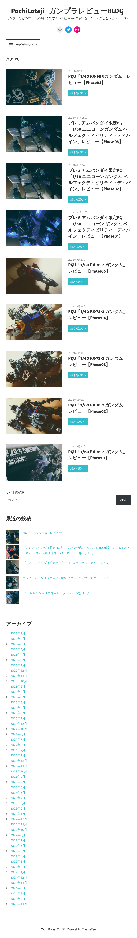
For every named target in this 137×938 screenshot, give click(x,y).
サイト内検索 (15, 492)
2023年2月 (17, 808)
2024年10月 (18, 729)
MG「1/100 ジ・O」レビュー (42, 532)
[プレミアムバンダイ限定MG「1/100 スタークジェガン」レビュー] (12, 568)
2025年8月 (17, 686)
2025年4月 (17, 707)
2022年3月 (17, 861)
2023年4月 (17, 797)
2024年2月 (17, 750)
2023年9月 (17, 776)
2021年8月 (17, 888)
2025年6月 (17, 697)
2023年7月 (17, 782)
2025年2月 (17, 713)
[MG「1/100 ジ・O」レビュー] (12, 537)
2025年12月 (18, 670)
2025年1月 (17, 718)
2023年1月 (17, 814)
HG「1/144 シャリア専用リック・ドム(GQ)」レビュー (58, 593)
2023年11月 (18, 766)
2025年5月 (17, 702)
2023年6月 (17, 787)
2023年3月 (17, 803)
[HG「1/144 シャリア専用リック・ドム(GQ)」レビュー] (12, 598)
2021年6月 (17, 893)
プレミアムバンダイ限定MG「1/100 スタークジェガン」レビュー (67, 563)
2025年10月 (18, 681)
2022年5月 (17, 851)
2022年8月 (17, 835)
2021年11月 (18, 882)
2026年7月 (17, 638)
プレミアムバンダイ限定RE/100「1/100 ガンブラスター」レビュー (68, 578)
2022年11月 (18, 824)
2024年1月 (17, 755)
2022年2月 (17, 867)
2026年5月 (17, 649)
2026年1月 (17, 665)
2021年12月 (18, 877)
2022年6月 (17, 845)
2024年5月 (17, 745)
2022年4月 (17, 856)
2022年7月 (17, 840)
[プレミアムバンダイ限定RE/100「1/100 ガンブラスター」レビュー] (12, 583)
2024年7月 (17, 739)
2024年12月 (18, 723)
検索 (123, 500)
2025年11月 (18, 675)
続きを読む (77, 93)
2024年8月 (17, 734)
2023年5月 (17, 792)
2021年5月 (17, 898)
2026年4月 (17, 654)
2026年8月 (17, 633)
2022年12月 (18, 819)
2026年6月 (17, 644)
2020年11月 (18, 904)
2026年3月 (17, 660)
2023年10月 (18, 771)
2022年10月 (18, 829)
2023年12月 (18, 760)
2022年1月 (17, 872)
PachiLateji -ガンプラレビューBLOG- (68, 10)
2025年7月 (17, 691)
